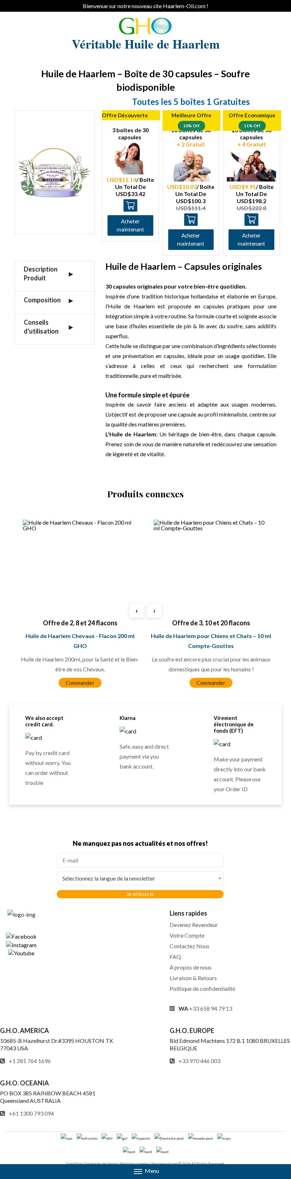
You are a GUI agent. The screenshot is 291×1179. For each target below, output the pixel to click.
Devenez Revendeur (194, 924)
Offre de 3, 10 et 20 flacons (211, 623)
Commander (80, 683)
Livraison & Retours (193, 977)
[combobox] (140, 878)
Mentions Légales (134, 1163)
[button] (145, 1171)
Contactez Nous (189, 946)
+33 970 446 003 (199, 1060)
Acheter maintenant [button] (130, 225)
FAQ (175, 956)
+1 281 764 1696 (30, 1060)
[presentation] (137, 611)
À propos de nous (191, 967)
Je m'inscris (140, 894)
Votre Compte (187, 935)
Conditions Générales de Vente (91, 1163)
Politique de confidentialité (202, 988)
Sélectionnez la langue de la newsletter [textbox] (108, 878)
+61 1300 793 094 (31, 1113)
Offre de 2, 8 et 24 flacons (80, 623)
